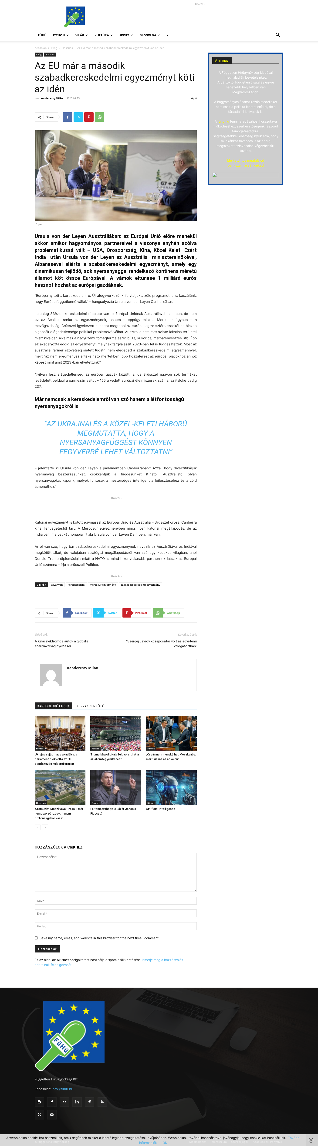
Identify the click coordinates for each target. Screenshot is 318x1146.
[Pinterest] (89, 117)
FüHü (42, 35)
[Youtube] (52, 1114)
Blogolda (148, 35)
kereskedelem (76, 584)
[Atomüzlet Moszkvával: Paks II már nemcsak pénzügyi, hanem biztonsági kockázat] (60, 787)
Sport (124, 35)
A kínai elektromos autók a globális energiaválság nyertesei (61, 643)
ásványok (57, 584)
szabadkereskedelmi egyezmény (140, 584)
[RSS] (102, 1102)
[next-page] (45, 827)
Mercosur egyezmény (103, 584)
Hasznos (67, 48)
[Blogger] (39, 1102)
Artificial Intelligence (160, 809)
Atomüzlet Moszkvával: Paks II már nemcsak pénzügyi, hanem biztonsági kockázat (59, 813)
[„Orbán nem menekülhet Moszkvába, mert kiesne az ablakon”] (171, 733)
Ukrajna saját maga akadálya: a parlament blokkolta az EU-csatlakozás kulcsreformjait (56, 759)
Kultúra (102, 35)
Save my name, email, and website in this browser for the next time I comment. (99, 938)
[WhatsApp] (99, 117)
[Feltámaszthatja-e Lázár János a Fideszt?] (115, 787)
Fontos (40, 748)
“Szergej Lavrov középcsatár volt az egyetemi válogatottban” (161, 643)
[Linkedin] (77, 1102)
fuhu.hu (223, 121)
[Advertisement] (198, 17)
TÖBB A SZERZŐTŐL (90, 706)
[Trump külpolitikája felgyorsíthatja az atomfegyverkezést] (115, 733)
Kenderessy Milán (52, 98)
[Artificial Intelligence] (171, 787)
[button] (277, 35)
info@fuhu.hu (62, 1089)
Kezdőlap (41, 48)
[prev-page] (38, 827)
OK (164, 1143)
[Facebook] (67, 117)
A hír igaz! (222, 60)
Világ (79, 35)
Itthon (59, 35)
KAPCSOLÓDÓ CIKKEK (53, 706)
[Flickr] (64, 1102)
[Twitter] (78, 117)
